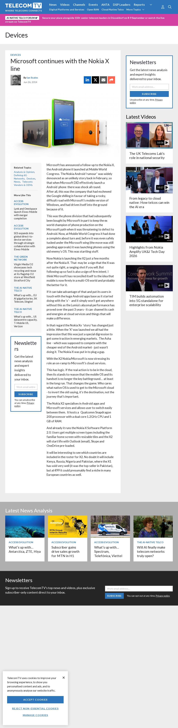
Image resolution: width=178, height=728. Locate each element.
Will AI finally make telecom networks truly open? (151, 551)
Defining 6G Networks (20, 177)
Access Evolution (21, 202)
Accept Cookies (35, 699)
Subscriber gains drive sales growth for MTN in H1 (65, 551)
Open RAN (93, 9)
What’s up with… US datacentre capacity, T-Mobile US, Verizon (25, 321)
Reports (139, 4)
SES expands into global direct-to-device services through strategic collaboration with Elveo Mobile (24, 241)
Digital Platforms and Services (66, 9)
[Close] (63, 677)
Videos (65, 4)
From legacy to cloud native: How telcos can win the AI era (149, 202)
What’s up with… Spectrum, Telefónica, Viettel (108, 551)
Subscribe (25, 394)
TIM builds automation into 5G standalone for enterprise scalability (146, 300)
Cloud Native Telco (113, 9)
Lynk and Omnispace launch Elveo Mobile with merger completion (25, 213)
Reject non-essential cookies (35, 708)
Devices (16, 35)
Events (93, 4)
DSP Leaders (121, 4)
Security (154, 11)
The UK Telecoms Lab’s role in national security (147, 155)
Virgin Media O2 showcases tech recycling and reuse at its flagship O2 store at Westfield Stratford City (25, 272)
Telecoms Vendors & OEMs (23, 183)
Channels (79, 4)
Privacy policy (163, 595)
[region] (35, 698)
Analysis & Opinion (24, 171)
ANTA (105, 4)
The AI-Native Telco (23, 289)
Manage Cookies (35, 715)
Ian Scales (32, 77)
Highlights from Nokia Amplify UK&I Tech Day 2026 (147, 251)
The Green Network (21, 258)
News (53, 4)
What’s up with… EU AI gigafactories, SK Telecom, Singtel (25, 298)
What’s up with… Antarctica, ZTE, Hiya (25, 549)
